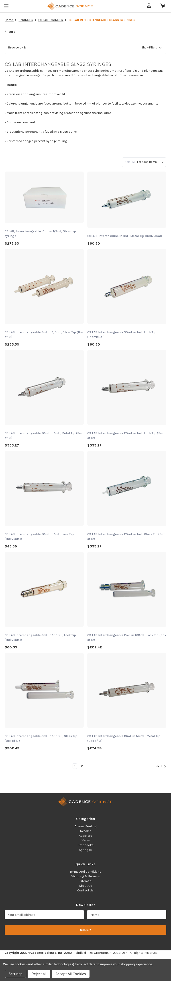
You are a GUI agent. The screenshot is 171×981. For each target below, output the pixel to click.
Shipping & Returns (85, 876)
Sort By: (130, 162)
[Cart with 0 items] (161, 5)
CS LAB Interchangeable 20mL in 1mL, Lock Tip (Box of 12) (125, 435)
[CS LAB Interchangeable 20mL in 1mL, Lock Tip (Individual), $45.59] (44, 488)
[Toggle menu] (6, 5)
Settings (15, 973)
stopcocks (86, 845)
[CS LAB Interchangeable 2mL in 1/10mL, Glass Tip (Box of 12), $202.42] (44, 690)
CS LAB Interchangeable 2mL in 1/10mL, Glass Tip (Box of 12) (41, 738)
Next (159, 766)
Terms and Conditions (85, 872)
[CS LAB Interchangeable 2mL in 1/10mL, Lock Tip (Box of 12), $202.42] (127, 589)
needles (85, 831)
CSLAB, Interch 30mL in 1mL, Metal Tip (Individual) (124, 236)
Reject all (39, 973)
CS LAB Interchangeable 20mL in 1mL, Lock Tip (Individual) (39, 536)
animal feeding (85, 826)
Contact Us (85, 890)
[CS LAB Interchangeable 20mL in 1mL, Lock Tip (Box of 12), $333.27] (127, 387)
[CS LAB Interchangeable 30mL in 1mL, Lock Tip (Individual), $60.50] (127, 286)
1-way (85, 840)
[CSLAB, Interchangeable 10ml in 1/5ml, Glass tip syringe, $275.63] (44, 197)
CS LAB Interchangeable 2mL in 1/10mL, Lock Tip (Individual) (40, 637)
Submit (85, 930)
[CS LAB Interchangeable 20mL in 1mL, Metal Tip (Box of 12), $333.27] (44, 387)
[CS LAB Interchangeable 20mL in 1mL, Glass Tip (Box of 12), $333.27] (127, 488)
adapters (85, 836)
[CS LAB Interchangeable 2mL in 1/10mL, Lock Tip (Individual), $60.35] (44, 589)
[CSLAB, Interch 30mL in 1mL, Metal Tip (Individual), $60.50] (127, 199)
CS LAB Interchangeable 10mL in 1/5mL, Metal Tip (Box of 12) (123, 738)
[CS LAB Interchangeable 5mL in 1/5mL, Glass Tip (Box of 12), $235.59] (44, 286)
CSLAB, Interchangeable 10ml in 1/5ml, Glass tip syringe (40, 233)
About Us (85, 886)
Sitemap (85, 881)
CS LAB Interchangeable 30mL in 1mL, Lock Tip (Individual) (121, 334)
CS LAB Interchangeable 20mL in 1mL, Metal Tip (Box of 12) (44, 435)
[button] (85, 48)
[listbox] (151, 162)
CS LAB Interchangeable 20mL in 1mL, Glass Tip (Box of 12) (126, 536)
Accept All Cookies (70, 973)
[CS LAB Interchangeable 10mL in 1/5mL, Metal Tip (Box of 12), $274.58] (127, 690)
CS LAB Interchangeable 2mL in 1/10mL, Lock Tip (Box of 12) (126, 637)
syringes (85, 850)
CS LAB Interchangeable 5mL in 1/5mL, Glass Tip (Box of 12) (44, 334)
